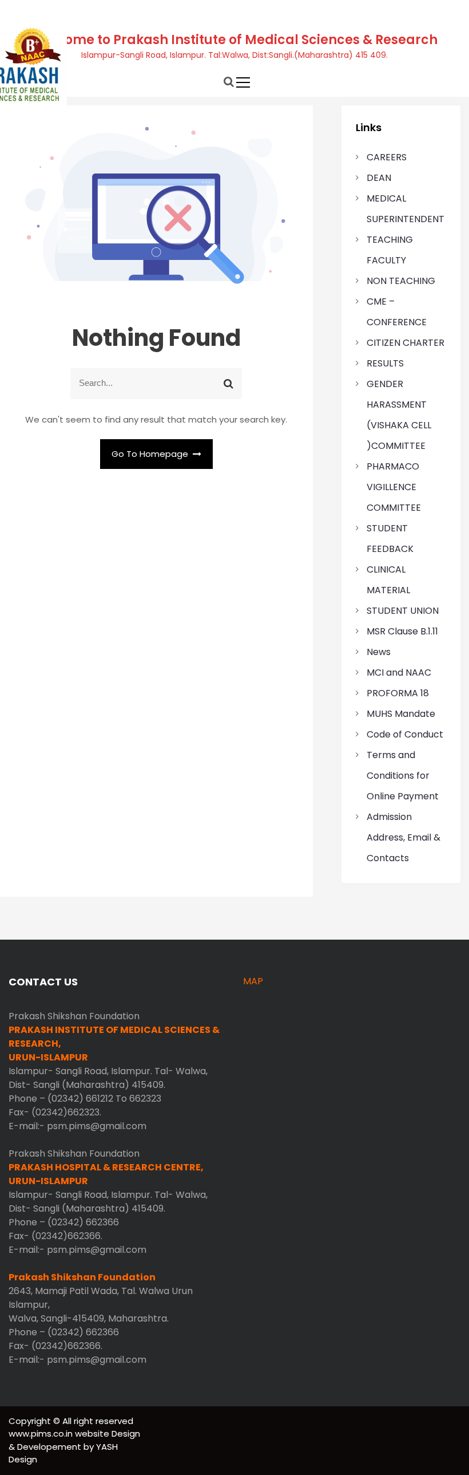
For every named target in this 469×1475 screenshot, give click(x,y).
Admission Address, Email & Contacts (403, 837)
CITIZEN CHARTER (405, 342)
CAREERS (387, 157)
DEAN (379, 177)
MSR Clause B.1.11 (402, 631)
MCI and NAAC (399, 672)
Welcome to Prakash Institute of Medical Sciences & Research (234, 40)
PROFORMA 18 (398, 693)
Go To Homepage (151, 454)
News (379, 651)
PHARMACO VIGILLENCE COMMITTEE (394, 487)
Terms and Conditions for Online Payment (403, 775)
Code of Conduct (405, 734)
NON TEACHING (401, 280)
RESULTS (385, 363)
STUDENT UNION (403, 610)
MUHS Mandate (401, 713)
